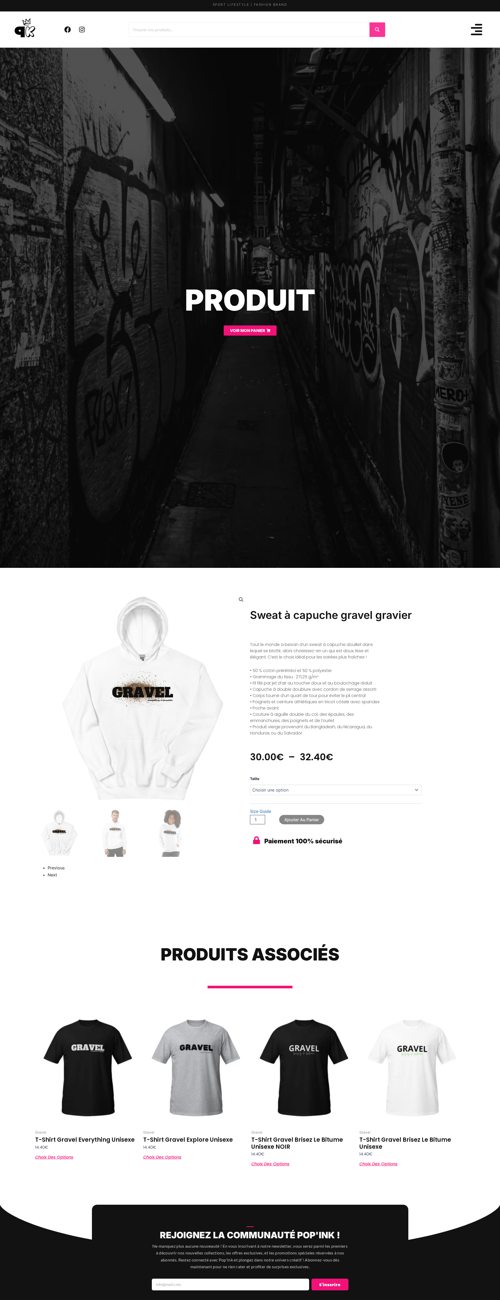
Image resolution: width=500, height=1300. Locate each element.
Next (52, 874)
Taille (254, 778)
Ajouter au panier (301, 819)
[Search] (377, 29)
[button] (241, 599)
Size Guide (260, 811)
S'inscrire (329, 1285)
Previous (56, 867)
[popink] (25, 29)
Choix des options (54, 1156)
